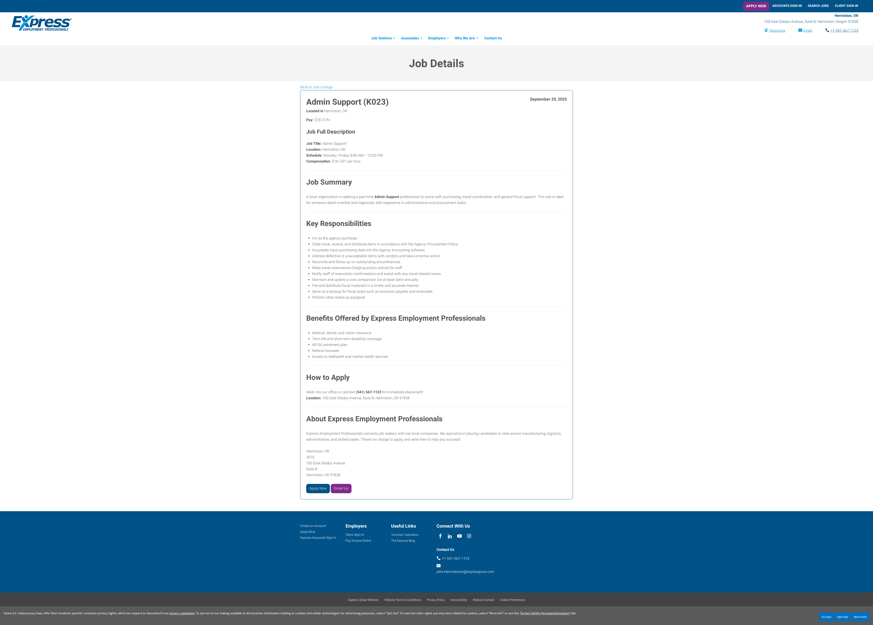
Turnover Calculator (405, 534)
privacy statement (182, 613)
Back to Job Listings (316, 87)
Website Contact (483, 600)
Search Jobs (818, 6)
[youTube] (459, 536)
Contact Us (493, 38)
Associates (410, 38)
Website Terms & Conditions (402, 600)
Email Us (341, 488)
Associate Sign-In (787, 6)
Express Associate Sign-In (318, 537)
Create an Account (313, 526)
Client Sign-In (846, 6)
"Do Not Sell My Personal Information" (545, 613)
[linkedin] (450, 536)
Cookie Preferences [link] (512, 600)
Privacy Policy (436, 600)
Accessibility (459, 600)
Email (807, 30)
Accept (826, 617)
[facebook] (440, 536)
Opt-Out (842, 617)
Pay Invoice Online (358, 540)
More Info (860, 617)
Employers (437, 38)
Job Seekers (381, 38)
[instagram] (469, 536)
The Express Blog (403, 540)
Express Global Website (363, 600)
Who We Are (465, 38)
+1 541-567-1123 (844, 30)
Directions (777, 30)
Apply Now (756, 6)
